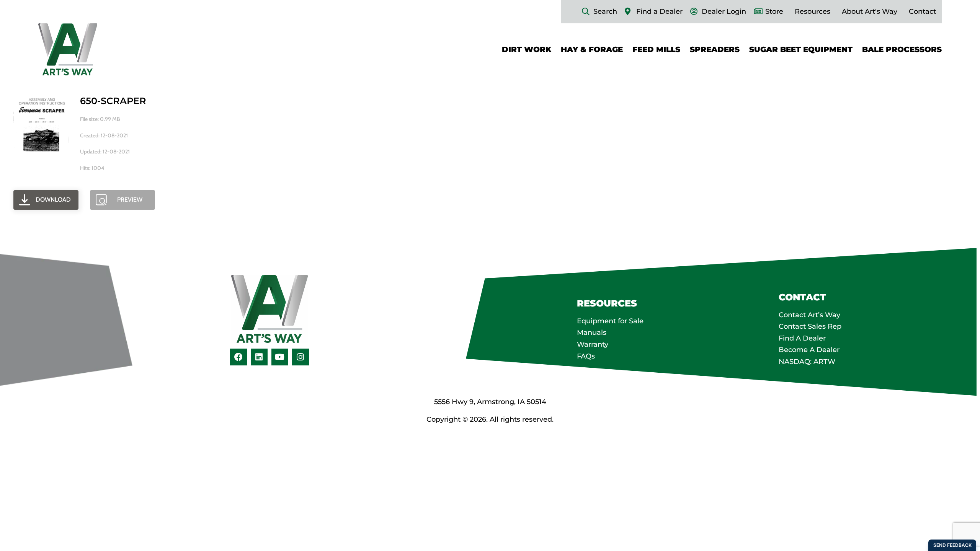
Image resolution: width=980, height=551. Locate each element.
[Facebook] (238, 357)
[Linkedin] (259, 357)
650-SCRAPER (113, 100)
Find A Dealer (802, 338)
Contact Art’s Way (809, 315)
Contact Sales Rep (810, 326)
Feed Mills (656, 49)
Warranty (592, 344)
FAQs (586, 356)
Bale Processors (902, 49)
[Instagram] (300, 357)
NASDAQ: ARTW (807, 361)
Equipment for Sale (610, 321)
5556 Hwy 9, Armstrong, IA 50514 (490, 402)
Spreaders (715, 49)
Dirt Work (526, 49)
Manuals (591, 332)
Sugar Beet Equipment (801, 49)
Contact (922, 11)
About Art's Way (869, 11)
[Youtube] (279, 357)
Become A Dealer (809, 350)
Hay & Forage (592, 49)
